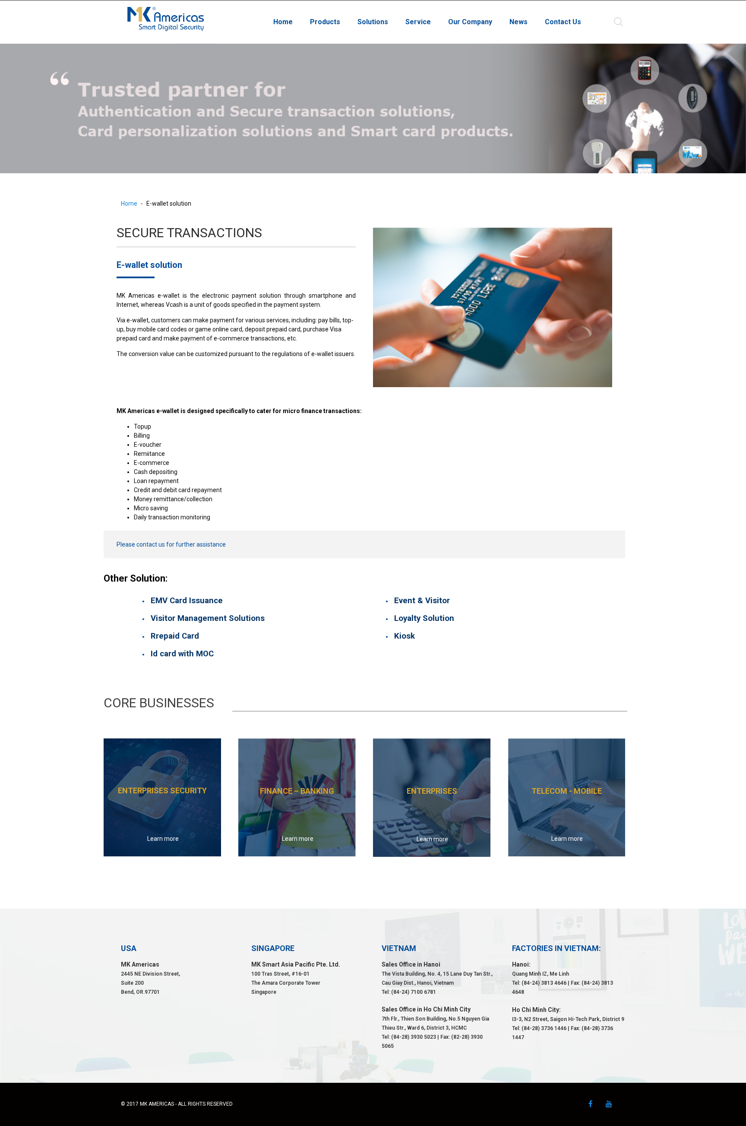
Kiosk (404, 636)
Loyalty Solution (424, 618)
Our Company (470, 22)
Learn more (163, 838)
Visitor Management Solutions (208, 618)
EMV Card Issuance (188, 600)
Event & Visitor (422, 600)
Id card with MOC (182, 653)
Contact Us (563, 22)
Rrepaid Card (175, 636)
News (518, 22)
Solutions (372, 22)
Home (283, 22)
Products (325, 22)
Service (418, 22)
